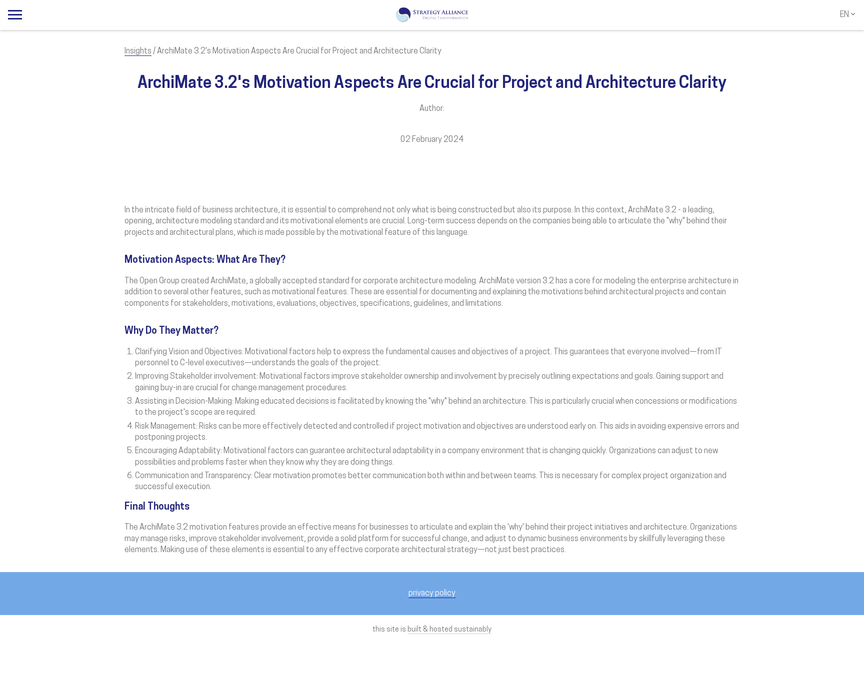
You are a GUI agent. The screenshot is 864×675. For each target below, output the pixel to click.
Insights (138, 51)
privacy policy (432, 594)
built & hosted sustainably (450, 630)
